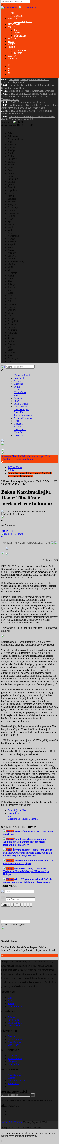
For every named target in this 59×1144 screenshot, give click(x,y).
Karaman (12, 329)
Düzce (11, 361)
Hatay (11, 218)
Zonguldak (13, 321)
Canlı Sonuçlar (21, 409)
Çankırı (11, 181)
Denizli (11, 187)
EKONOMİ (14, 24)
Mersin (11, 224)
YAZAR (12, 55)
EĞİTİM (12, 47)
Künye (17, 426)
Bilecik (11, 161)
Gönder (6, 905)
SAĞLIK (12, 38)
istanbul (11, 227)
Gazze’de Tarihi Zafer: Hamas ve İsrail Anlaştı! (32, 93)
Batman (11, 335)
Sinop (10, 292)
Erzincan (12, 198)
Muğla (11, 267)
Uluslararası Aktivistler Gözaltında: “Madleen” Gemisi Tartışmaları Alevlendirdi (28, 118)
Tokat (10, 301)
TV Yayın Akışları (23, 415)
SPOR (11, 41)
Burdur (11, 173)
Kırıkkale (12, 332)
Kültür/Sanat (20, 50)
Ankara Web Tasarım (11, 1122)
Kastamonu (13, 235)
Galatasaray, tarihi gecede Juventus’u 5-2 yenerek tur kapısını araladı (25, 81)
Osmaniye (13, 358)
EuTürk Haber (15, 467)
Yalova (11, 349)
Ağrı (10, 141)
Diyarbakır (13, 190)
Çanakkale (13, 178)
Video (17, 395)
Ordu (10, 278)
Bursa (10, 176)
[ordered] (21, 905)
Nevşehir (12, 272)
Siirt (10, 290)
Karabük (12, 352)
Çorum (11, 184)
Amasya (12, 144)
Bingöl (11, 164)
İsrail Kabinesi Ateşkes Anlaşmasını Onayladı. (32, 90)
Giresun (11, 210)
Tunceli (11, 307)
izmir (10, 230)
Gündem (18, 15)
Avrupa (17, 381)
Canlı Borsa (20, 429)
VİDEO (12, 44)
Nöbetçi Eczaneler (23, 418)
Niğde (11, 275)
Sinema (11, 1077)
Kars (10, 233)
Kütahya (12, 253)
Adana (11, 133)
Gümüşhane (14, 213)
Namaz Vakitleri (22, 375)
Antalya (11, 150)
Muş (10, 270)
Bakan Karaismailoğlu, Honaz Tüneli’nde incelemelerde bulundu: (26, 457)
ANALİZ (12, 58)
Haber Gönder (15, 1006)
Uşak (10, 312)
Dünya (17, 33)
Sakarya (12, 284)
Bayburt (12, 327)
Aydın (11, 156)
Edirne (11, 193)
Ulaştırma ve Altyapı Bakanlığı (23, 818)
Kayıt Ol (18, 432)
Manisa (11, 258)
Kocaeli (11, 247)
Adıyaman (13, 136)
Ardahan (12, 344)
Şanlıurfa (12, 310)
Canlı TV (18, 412)
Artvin (11, 153)
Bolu (10, 170)
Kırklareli (12, 241)
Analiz (17, 389)
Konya (11, 250)
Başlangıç (19, 435)
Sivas (10, 295)
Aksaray (12, 324)
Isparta (11, 221)
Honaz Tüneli (14, 813)
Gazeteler (18, 423)
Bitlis (10, 167)
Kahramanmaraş (16, 261)
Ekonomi (18, 383)
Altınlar (11, 1017)
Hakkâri (12, 215)
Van (9, 315)
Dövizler (12, 1036)
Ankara (11, 147)
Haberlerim (13, 1064)
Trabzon (12, 304)
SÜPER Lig (20, 35)
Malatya (12, 255)
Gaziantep (13, 207)
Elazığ (11, 196)
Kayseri (11, 238)
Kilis (10, 355)
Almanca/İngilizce (23, 21)
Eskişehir (12, 204)
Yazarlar (18, 398)
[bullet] (25, 905)
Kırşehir (12, 244)
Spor (16, 401)
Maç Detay (13, 1044)
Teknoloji (18, 52)
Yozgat (11, 318)
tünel (10, 816)
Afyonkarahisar (15, 139)
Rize (10, 281)
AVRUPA (13, 18)
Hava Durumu (21, 406)
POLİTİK (12, 27)
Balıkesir (12, 159)
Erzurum (12, 201)
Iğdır (10, 347)
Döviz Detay (14, 1025)
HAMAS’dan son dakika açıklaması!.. (28, 102)
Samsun (11, 287)
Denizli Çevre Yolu (17, 810)
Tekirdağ (12, 298)
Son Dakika (20, 378)
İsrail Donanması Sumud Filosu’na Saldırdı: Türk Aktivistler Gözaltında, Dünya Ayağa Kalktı (29, 106)
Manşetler (12, 1061)
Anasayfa (6, 456)
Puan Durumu (21, 403)
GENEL (12, 13)
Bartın (11, 341)
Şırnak (11, 338)
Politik (17, 386)
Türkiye (18, 30)
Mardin (11, 264)
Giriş (16, 420)
